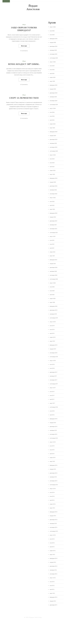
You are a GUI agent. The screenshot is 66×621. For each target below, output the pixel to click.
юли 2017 (52, 391)
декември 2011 (53, 605)
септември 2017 (54, 384)
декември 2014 (53, 473)
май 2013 (52, 546)
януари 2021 (53, 263)
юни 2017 (52, 395)
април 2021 (52, 252)
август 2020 (53, 283)
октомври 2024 (53, 100)
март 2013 (52, 554)
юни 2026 (52, 34)
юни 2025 (52, 69)
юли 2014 (52, 492)
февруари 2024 (53, 131)
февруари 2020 (53, 306)
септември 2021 (54, 232)
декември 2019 (53, 310)
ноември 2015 (53, 430)
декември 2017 (53, 372)
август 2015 (53, 442)
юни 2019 (52, 329)
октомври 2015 (53, 434)
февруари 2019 (53, 345)
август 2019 (53, 321)
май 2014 (52, 500)
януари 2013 (53, 562)
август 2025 (53, 62)
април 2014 (52, 504)
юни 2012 (52, 585)
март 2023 (52, 174)
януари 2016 (53, 422)
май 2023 (52, 166)
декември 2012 (53, 566)
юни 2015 (52, 449)
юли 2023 (52, 159)
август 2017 (53, 387)
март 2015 (52, 461)
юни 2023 (52, 162)
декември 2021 (53, 221)
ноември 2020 (53, 271)
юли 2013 (52, 539)
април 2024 (52, 124)
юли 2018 (52, 364)
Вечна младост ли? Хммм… (24, 64)
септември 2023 (54, 151)
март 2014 (52, 508)
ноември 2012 (53, 570)
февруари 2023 (53, 178)
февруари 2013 (53, 558)
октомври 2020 (53, 275)
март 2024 (52, 128)
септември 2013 (54, 531)
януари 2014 (53, 515)
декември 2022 (53, 186)
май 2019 (52, 333)
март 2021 (52, 256)
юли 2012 (52, 581)
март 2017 (52, 403)
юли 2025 (52, 65)
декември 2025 (53, 46)
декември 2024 (53, 93)
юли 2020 (52, 287)
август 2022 (53, 197)
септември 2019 (54, 318)
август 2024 (53, 108)
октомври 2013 (53, 527)
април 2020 (52, 298)
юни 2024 (52, 116)
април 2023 (52, 170)
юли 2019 (52, 325)
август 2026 (53, 27)
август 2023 (53, 155)
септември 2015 (54, 438)
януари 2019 (53, 349)
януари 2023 (53, 182)
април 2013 (52, 550)
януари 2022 (53, 217)
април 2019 (52, 337)
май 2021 (52, 248)
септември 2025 (54, 58)
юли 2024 (52, 112)
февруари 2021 (53, 259)
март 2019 (52, 341)
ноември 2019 (53, 314)
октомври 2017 (53, 380)
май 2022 (52, 205)
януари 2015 (53, 469)
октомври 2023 (53, 147)
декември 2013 (53, 519)
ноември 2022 (53, 190)
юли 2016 (52, 411)
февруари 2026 (53, 38)
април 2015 (52, 457)
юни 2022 (52, 201)
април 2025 (52, 77)
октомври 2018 (53, 353)
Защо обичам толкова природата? (24, 29)
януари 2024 (53, 135)
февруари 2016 (53, 418)
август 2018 (53, 360)
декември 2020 (53, 267)
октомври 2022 (53, 193)
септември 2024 (54, 104)
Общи (24, 24)
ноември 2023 (53, 143)
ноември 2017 (53, 376)
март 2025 (52, 81)
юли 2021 (52, 240)
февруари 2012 (53, 597)
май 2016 (52, 415)
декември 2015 (53, 426)
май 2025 (52, 73)
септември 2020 (54, 279)
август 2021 (53, 236)
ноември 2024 (53, 96)
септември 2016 (54, 407)
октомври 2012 (53, 574)
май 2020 (52, 294)
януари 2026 (53, 42)
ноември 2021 (53, 225)
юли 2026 (52, 31)
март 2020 (52, 302)
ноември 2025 (53, 50)
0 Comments (24, 50)
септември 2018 (54, 356)
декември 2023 (53, 139)
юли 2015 (52, 446)
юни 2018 (52, 368)
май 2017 (52, 399)
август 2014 (53, 488)
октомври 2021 (53, 228)
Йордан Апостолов (33, 7)
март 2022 (52, 209)
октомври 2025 (53, 54)
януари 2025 (53, 89)
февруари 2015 (53, 465)
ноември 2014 (53, 477)
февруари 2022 (53, 213)
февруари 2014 (53, 512)
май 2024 (52, 120)
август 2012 (53, 578)
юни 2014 (52, 496)
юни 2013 (52, 543)
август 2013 (53, 535)
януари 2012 (53, 601)
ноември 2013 (53, 523)
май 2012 (52, 589)
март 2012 (52, 593)
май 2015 (52, 453)
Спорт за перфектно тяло (24, 98)
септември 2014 (54, 484)
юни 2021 (52, 244)
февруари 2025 (53, 85)
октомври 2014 (53, 481)
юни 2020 (52, 290)
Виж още (24, 46)
